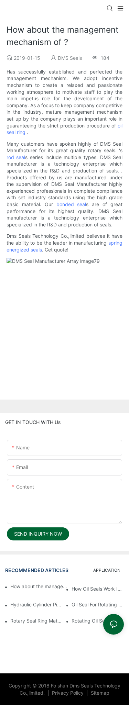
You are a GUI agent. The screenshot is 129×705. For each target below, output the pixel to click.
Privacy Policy (68, 693)
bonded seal (71, 204)
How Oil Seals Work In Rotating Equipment (98, 589)
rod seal (16, 157)
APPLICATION (106, 570)
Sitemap (99, 693)
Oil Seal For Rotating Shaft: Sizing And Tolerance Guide (98, 604)
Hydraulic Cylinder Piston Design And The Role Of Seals (36, 604)
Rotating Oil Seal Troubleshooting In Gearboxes (98, 621)
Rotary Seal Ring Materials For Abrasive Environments (36, 621)
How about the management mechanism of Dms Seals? (40, 586)
